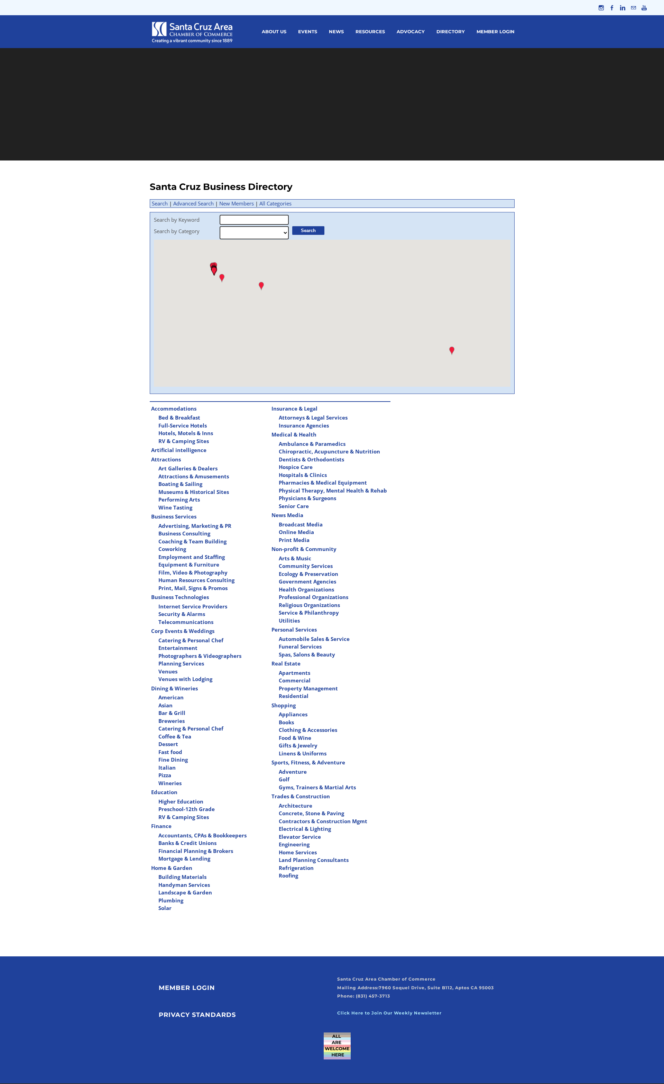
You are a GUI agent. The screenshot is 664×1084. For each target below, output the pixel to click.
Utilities (289, 620)
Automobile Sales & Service (314, 638)
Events (307, 31)
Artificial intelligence (178, 450)
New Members (236, 203)
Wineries (170, 783)
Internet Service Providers (192, 606)
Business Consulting (184, 533)
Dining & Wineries (174, 688)
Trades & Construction (300, 796)
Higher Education (180, 801)
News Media (287, 515)
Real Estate (286, 663)
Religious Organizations (309, 604)
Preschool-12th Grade (186, 809)
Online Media (296, 532)
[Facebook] (612, 7)
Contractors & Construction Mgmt (323, 821)
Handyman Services (184, 884)
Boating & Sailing (180, 483)
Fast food (170, 751)
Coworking (172, 548)
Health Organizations (306, 589)
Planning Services (181, 663)
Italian (167, 767)
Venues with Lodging (185, 679)
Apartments (294, 672)
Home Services (298, 852)
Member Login (496, 31)
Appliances (293, 714)
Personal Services (294, 629)
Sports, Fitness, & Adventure (308, 762)
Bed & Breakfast (179, 417)
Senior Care (294, 506)
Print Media (294, 539)
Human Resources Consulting (196, 580)
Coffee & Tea (174, 736)
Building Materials (182, 876)
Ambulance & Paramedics (312, 443)
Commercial (295, 680)
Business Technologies (180, 597)
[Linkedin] (622, 7)
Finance (161, 826)
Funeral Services (300, 646)
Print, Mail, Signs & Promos (193, 588)
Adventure (293, 771)
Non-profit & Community (303, 548)
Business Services (173, 516)
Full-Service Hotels (182, 425)
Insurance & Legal (294, 408)
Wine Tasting (175, 507)
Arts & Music (295, 558)
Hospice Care (296, 466)
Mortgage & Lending (184, 858)
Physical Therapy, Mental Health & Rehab (333, 490)
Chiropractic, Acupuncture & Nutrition (329, 451)
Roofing (288, 875)
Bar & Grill (171, 712)
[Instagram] (601, 7)
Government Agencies (307, 581)
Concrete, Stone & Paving (311, 813)
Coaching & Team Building (192, 541)
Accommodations (173, 408)
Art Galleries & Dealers (188, 468)
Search (160, 203)
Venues (167, 671)
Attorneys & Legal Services (313, 417)
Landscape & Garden (185, 892)
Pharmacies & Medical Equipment (323, 482)
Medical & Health (293, 434)
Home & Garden (171, 867)
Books (286, 722)
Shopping (283, 705)
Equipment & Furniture (188, 564)
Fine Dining (173, 759)
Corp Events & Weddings (182, 630)
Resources (370, 31)
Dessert (168, 744)
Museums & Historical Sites (193, 491)
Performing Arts (179, 499)
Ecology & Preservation (308, 573)
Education (164, 792)
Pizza (164, 775)
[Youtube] (644, 7)
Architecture (295, 805)
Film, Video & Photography (193, 572)
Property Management (308, 688)
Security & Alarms (181, 613)
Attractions (166, 459)
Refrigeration (296, 867)
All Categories (275, 203)
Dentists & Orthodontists (311, 459)
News (336, 31)
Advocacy (411, 31)
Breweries (171, 720)
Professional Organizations (313, 597)
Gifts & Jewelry (298, 745)
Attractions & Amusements (193, 476)
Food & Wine (295, 737)
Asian (165, 705)
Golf (284, 779)
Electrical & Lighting (305, 828)
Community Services (306, 565)
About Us (274, 31)
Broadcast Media (301, 524)
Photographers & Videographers (199, 655)
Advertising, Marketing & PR (194, 525)
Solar (165, 907)
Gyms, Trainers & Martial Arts (317, 787)
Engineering (294, 844)
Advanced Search (193, 203)
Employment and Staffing (191, 556)
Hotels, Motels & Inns (185, 433)
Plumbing (170, 900)
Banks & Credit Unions (187, 842)
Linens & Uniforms (302, 753)
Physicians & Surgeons (307, 498)
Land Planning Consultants (314, 859)
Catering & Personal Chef (190, 640)
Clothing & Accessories (308, 729)
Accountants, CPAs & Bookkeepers (202, 835)
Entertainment (177, 647)
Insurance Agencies (304, 425)
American (171, 697)
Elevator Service (300, 836)
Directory (450, 31)
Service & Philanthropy (309, 612)
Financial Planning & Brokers (195, 850)
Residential (293, 695)
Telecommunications (185, 621)
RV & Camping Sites (183, 441)
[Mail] (633, 7)
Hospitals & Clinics (303, 474)
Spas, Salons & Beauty (307, 654)
